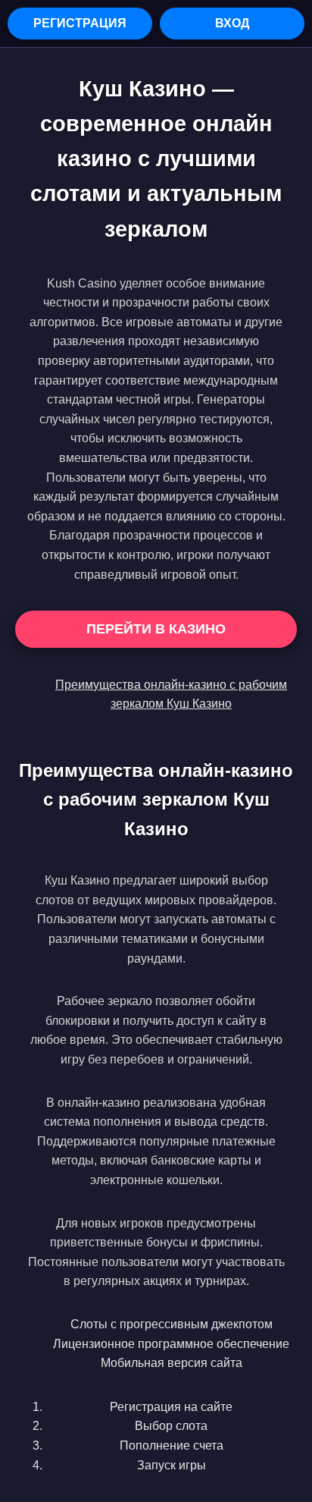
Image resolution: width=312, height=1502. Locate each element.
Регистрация (79, 23)
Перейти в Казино (156, 628)
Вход (232, 23)
